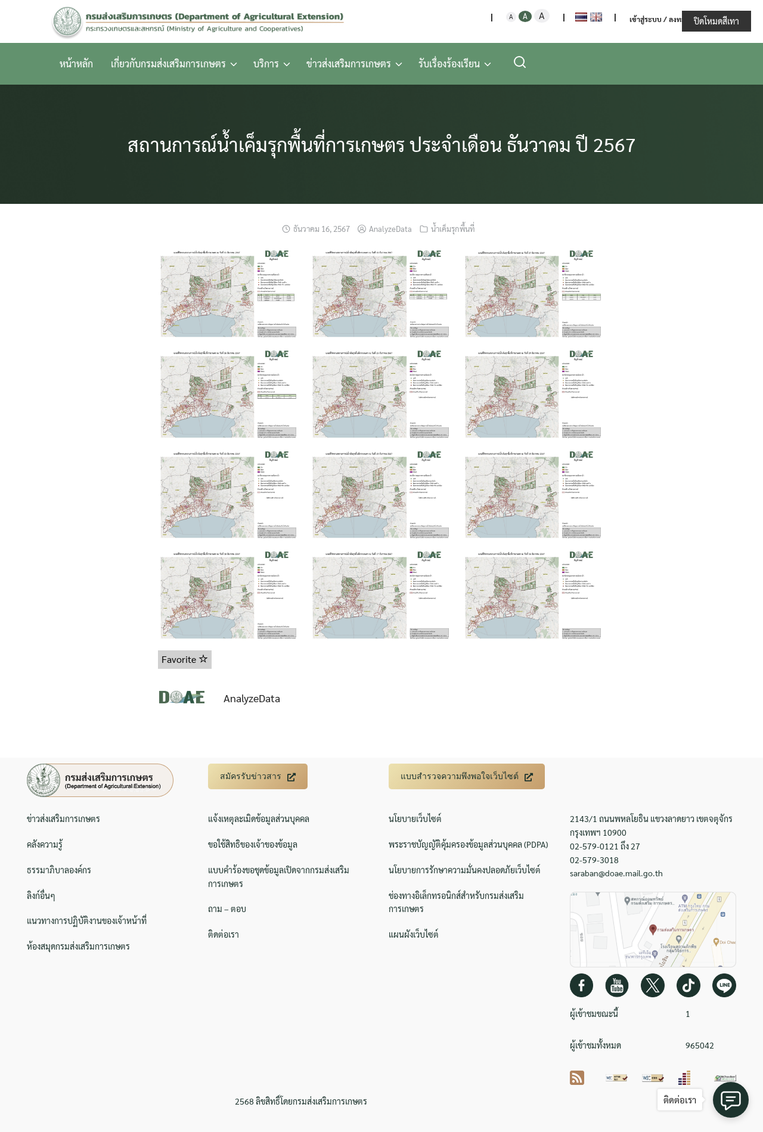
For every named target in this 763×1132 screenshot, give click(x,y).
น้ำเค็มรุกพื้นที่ (453, 229)
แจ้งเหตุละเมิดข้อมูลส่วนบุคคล (258, 818)
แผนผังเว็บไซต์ (414, 934)
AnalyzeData (390, 229)
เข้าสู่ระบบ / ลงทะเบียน (665, 19)
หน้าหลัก (76, 63)
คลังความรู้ (45, 844)
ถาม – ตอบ (227, 908)
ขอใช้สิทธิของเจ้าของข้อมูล (252, 844)
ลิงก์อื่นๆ (41, 895)
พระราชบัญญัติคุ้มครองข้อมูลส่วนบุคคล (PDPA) (468, 844)
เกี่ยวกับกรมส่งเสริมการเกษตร (168, 63)
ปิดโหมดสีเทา (716, 20)
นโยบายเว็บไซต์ (415, 818)
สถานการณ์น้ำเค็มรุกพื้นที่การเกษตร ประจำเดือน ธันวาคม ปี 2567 (382, 144)
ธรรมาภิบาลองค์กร (59, 869)
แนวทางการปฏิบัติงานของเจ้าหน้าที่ (87, 920)
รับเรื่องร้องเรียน (449, 63)
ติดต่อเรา (223, 934)
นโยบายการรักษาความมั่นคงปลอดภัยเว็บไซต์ (465, 869)
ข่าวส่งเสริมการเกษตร (348, 63)
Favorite (180, 659)
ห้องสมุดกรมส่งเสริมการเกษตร (78, 946)
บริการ (266, 63)
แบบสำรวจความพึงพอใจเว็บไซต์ (460, 776)
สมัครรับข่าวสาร (250, 776)
